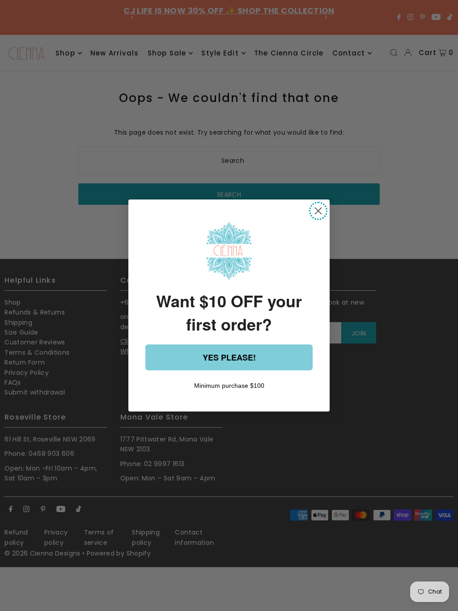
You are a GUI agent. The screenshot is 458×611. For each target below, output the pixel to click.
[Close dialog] (318, 211)
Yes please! (229, 357)
